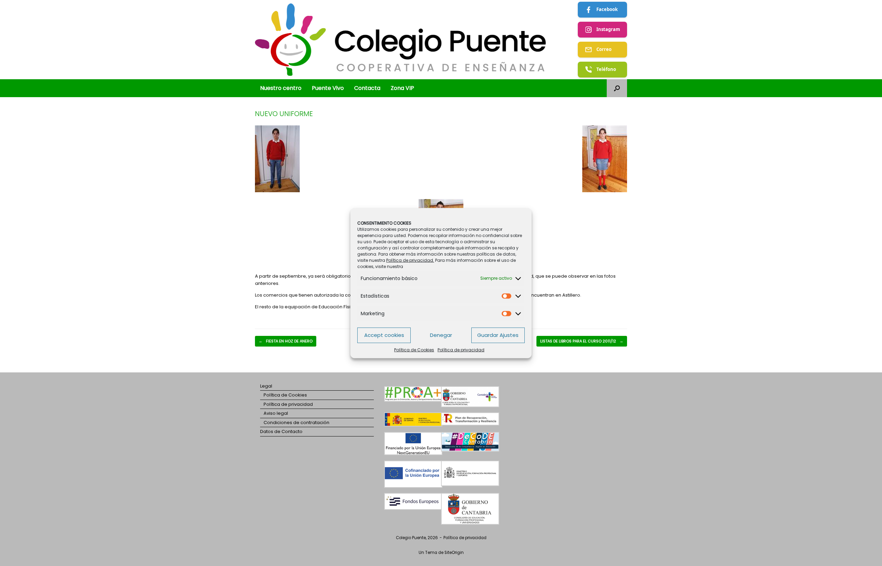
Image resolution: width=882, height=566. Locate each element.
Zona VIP (402, 88)
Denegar (441, 335)
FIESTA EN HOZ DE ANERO (285, 341)
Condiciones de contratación (296, 422)
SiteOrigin (454, 552)
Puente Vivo (328, 88)
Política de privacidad (461, 349)
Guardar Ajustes (498, 335)
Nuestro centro (280, 88)
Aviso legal (276, 413)
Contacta (367, 88)
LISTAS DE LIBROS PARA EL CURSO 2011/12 (581, 341)
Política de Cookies (414, 349)
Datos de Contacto (281, 431)
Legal (266, 386)
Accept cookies (384, 335)
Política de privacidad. (410, 260)
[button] (617, 88)
